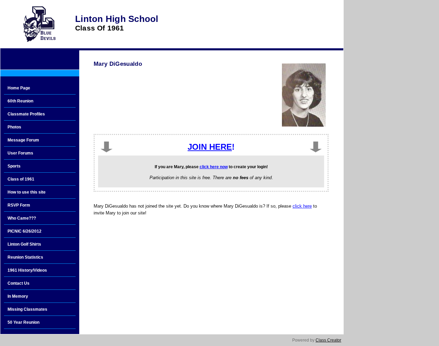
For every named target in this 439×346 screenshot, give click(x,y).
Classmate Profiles (26, 114)
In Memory (18, 296)
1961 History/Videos (27, 270)
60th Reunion (20, 101)
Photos (14, 127)
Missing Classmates (27, 309)
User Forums (20, 153)
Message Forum (23, 140)
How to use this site (27, 192)
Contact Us (18, 283)
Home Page (19, 88)
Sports (14, 166)
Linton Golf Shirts (24, 244)
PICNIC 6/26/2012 (24, 231)
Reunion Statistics (25, 257)
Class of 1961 (21, 179)
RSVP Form (19, 205)
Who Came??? (22, 218)
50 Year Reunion (23, 322)
